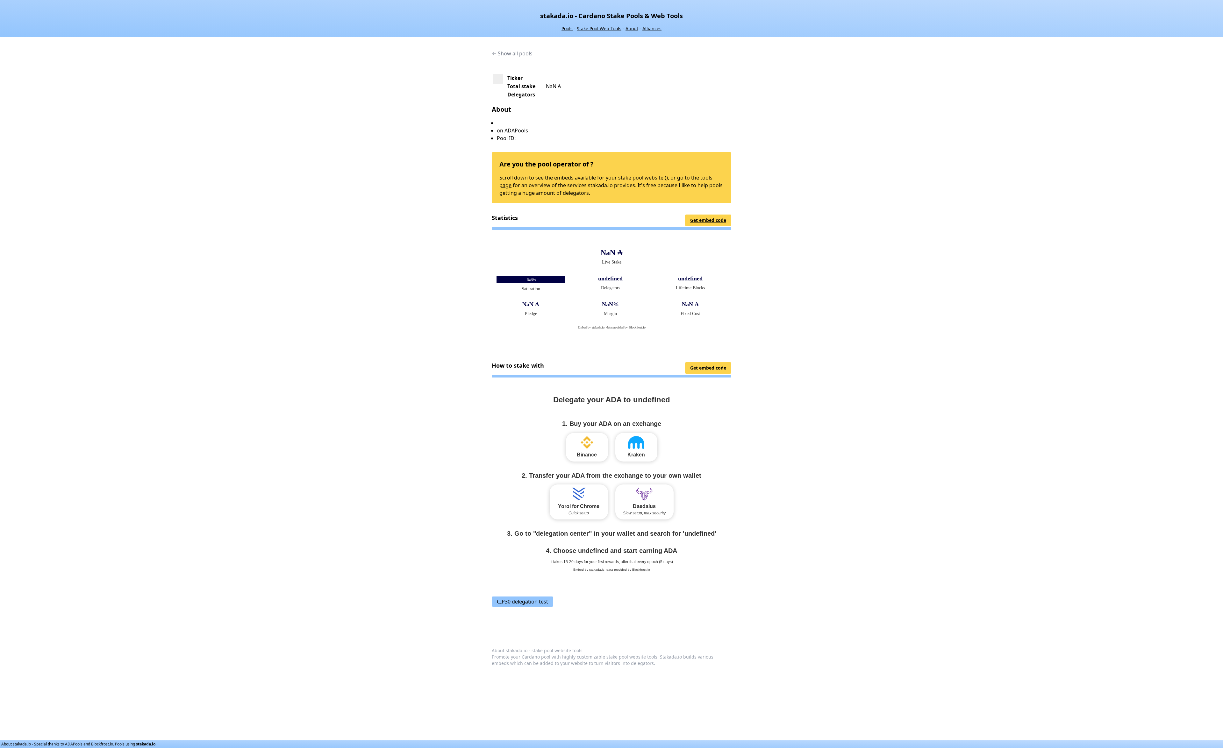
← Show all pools (512, 53)
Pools (567, 28)
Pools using (135, 744)
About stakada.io (16, 744)
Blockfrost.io (102, 744)
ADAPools (73, 744)
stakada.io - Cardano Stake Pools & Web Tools (611, 15)
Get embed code (708, 220)
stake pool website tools (631, 657)
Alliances (652, 28)
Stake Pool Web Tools (599, 28)
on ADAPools (512, 130)
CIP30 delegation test (522, 601)
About (632, 28)
